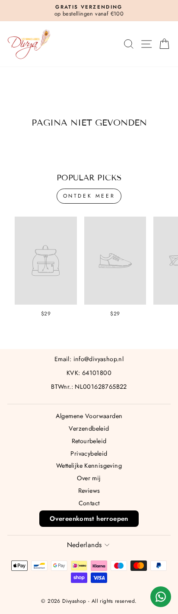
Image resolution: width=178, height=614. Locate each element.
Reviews (89, 490)
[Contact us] (160, 596)
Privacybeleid (88, 453)
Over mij (89, 478)
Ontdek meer (89, 196)
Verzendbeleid (89, 428)
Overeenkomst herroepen (89, 518)
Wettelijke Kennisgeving (89, 465)
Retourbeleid (89, 441)
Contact (89, 503)
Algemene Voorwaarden (89, 416)
